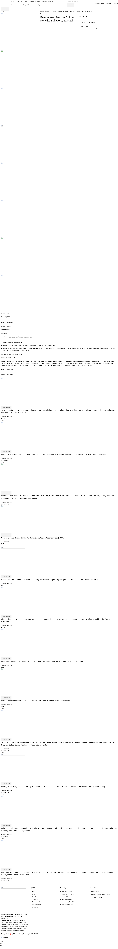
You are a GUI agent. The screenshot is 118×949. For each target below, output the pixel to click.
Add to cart (91, 22)
